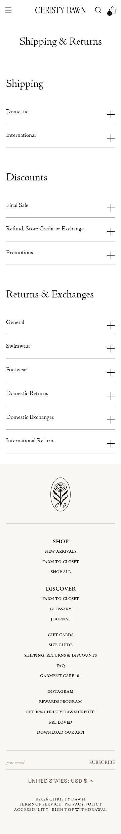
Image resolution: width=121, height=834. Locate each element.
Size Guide (61, 645)
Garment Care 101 (60, 676)
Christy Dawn (67, 799)
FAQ (60, 666)
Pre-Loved (60, 722)
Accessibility (31, 810)
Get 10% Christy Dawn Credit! (60, 712)
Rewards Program (60, 702)
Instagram (60, 691)
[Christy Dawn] (60, 10)
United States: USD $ (58, 780)
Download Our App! (60, 732)
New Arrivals (60, 551)
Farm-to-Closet (60, 562)
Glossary (60, 609)
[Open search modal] (98, 10)
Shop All (61, 572)
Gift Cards (60, 635)
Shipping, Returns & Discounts (60, 655)
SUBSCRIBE (102, 762)
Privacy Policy (83, 804)
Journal (61, 619)
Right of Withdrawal (79, 810)
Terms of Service (40, 804)
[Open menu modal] (8, 10)
